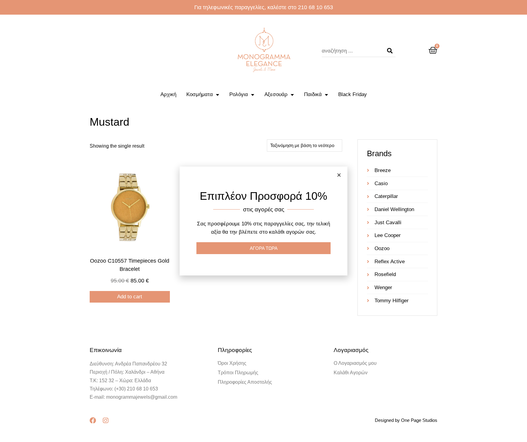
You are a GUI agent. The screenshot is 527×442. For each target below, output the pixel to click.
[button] (339, 175)
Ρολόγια (238, 94)
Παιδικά (313, 94)
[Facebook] (93, 420)
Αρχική (168, 94)
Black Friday (352, 94)
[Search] (390, 51)
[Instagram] (105, 420)
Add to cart (129, 297)
